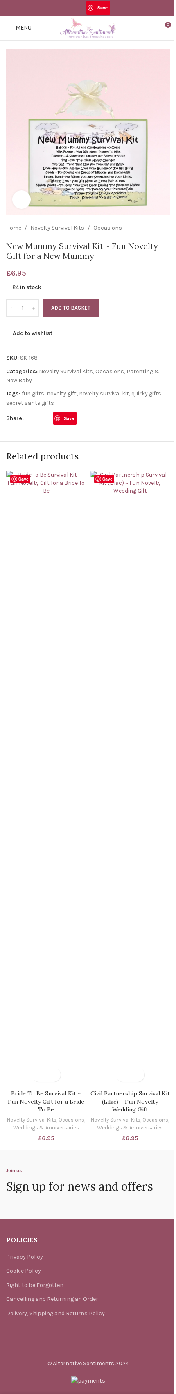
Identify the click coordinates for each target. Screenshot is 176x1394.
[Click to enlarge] (21, 199)
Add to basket (70, 308)
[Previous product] (145, 228)
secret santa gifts (30, 402)
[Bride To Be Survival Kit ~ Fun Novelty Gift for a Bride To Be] (46, 778)
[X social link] (71, 8)
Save (102, 8)
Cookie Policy (23, 1270)
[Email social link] (81, 8)
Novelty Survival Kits (57, 227)
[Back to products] (155, 228)
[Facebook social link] (60, 8)
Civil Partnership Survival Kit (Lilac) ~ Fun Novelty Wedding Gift (130, 1101)
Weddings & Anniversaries (46, 1128)
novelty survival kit (104, 393)
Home (13, 227)
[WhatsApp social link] (115, 8)
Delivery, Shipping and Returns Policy (55, 1313)
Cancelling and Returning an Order (52, 1299)
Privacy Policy (24, 1256)
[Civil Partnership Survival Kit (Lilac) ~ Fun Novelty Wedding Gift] (130, 778)
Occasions (107, 227)
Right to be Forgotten (34, 1285)
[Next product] (165, 228)
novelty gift (62, 393)
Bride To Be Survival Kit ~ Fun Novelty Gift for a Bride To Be (46, 1101)
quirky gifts (146, 393)
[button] (39, 1075)
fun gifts (33, 393)
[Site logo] (88, 27)
